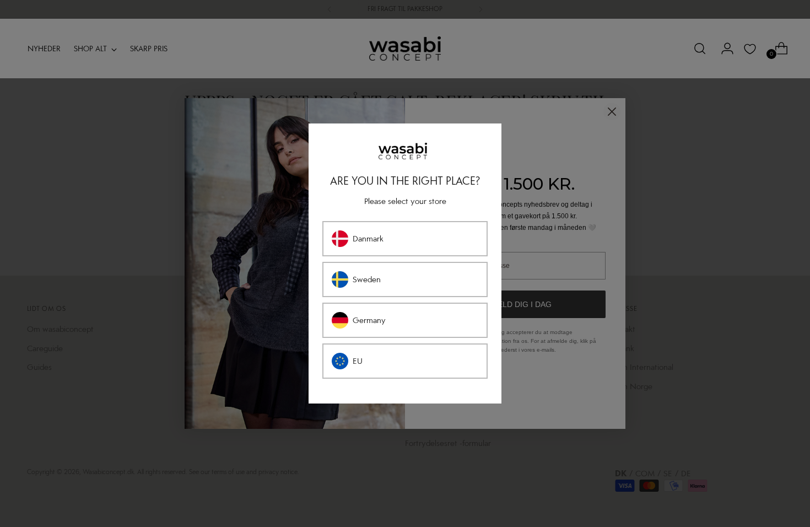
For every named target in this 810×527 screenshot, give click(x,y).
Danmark (368, 239)
